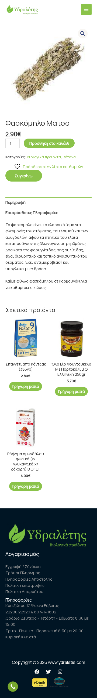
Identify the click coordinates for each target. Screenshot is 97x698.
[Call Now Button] (13, 686)
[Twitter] (48, 671)
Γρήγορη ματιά (25, 386)
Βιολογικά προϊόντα (44, 156)
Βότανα (69, 156)
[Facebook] (36, 671)
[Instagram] (60, 671)
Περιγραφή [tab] (15, 202)
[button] (83, 33)
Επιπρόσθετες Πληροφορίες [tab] (31, 212)
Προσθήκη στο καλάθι (49, 143)
